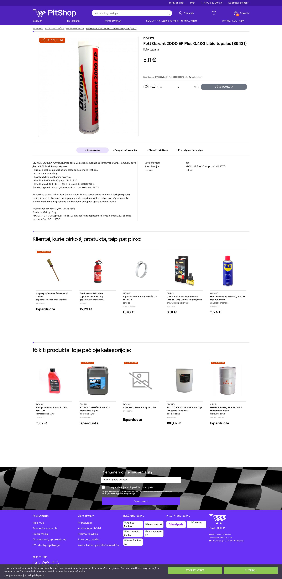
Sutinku (250, 570)
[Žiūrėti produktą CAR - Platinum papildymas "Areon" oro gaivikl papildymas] (184, 269)
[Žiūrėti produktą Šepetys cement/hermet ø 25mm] (54, 269)
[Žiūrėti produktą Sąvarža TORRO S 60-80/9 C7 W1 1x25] (141, 269)
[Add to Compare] (153, 86)
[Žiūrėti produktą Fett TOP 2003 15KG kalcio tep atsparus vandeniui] (184, 380)
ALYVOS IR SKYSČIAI (54, 28)
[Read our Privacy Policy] (178, 492)
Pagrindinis (38, 28)
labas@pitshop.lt (240, 2)
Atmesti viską (195, 570)
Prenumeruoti (141, 501)
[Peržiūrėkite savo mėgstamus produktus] (214, 13)
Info (192, 2)
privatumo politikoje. (126, 494)
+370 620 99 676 (213, 2)
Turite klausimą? (195, 77)
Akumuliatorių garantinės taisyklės (98, 545)
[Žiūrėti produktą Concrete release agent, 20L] (141, 380)
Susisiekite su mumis (45, 528)
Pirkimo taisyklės (88, 534)
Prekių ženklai (40, 534)
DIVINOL (149, 38)
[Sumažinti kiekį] (161, 87)
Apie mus (38, 523)
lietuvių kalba (176, 2)
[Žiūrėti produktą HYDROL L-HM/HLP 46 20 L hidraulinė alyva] (97, 380)
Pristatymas (85, 523)
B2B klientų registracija (46, 545)
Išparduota (222, 86)
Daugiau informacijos (15, 575)
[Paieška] (168, 13)
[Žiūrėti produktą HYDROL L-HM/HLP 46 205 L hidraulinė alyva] (228, 380)
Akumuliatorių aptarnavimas (49, 539)
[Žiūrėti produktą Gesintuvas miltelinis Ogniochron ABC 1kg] (97, 269)
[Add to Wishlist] (146, 86)
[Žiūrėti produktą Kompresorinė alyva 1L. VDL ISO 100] (54, 380)
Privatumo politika (88, 539)
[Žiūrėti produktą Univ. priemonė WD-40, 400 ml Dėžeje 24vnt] (228, 269)
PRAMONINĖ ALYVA (75, 28)
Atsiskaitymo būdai (89, 528)
